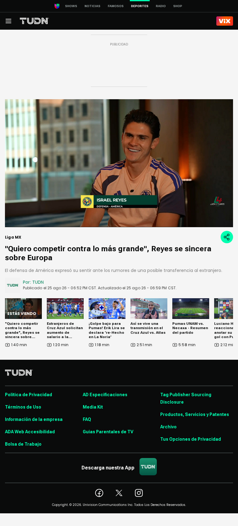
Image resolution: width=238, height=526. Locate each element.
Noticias (92, 6)
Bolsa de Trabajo (23, 444)
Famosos (116, 6)
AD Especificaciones (105, 394)
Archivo (168, 426)
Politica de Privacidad (28, 394)
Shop (177, 6)
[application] (119, 163)
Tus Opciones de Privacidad (190, 439)
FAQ (87, 419)
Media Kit (93, 407)
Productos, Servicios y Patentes (194, 414)
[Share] (227, 237)
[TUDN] (34, 21)
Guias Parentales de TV (108, 431)
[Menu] (8, 21)
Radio (161, 6)
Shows (71, 6)
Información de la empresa (34, 419)
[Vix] (224, 21)
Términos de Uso (23, 407)
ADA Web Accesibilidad (30, 431)
